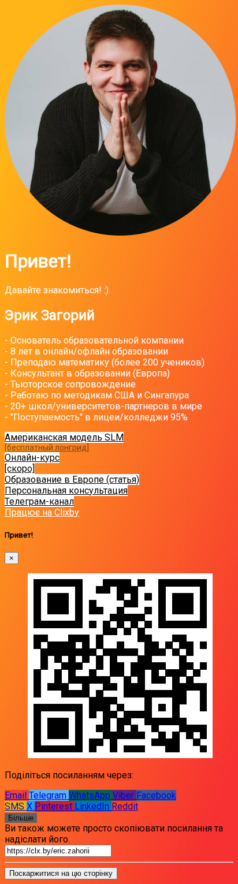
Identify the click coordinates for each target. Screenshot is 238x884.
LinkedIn (93, 806)
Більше (21, 818)
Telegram (49, 795)
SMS (16, 806)
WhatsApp (91, 795)
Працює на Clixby (42, 512)
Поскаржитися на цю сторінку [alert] (61, 873)
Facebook (156, 795)
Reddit (124, 806)
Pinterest (55, 806)
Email (17, 795)
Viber (124, 795)
